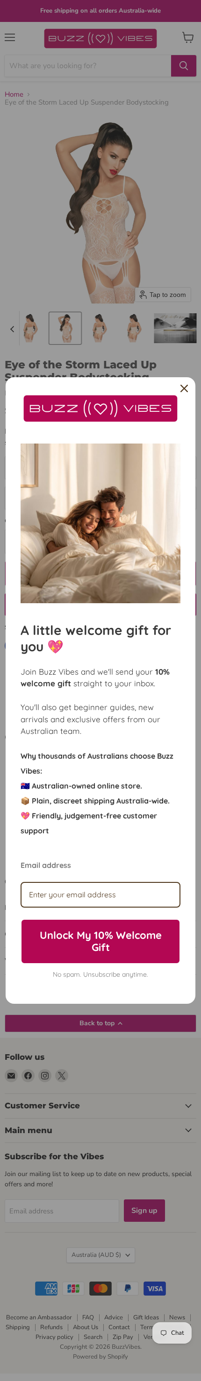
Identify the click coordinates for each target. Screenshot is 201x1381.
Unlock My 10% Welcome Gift (101, 941)
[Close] (184, 388)
